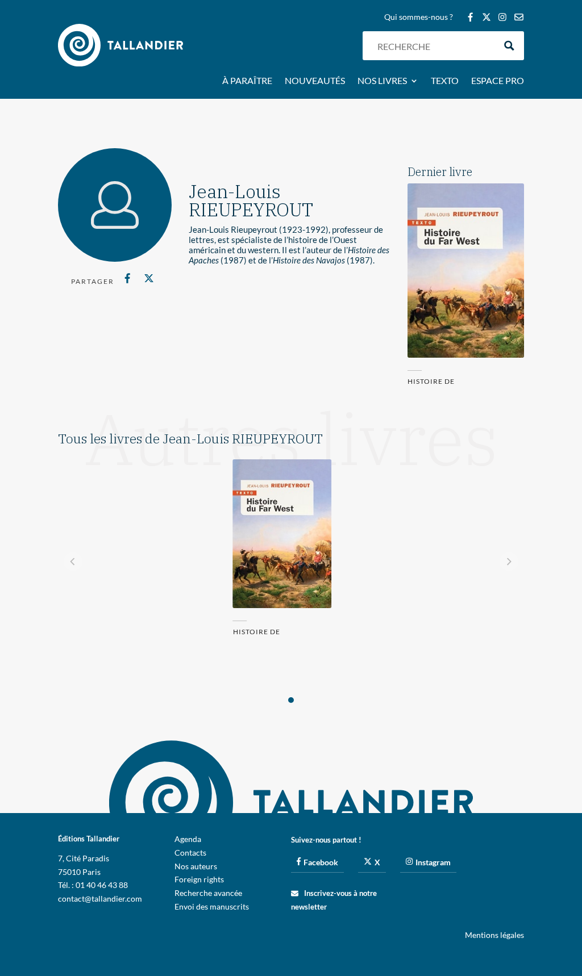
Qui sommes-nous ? (418, 17)
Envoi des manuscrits (211, 906)
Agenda (187, 839)
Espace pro (497, 81)
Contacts (190, 852)
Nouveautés (315, 81)
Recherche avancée (208, 893)
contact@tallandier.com (100, 898)
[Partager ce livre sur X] (149, 278)
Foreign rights (199, 879)
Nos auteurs (195, 866)
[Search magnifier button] (509, 45)
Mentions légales (494, 935)
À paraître (247, 81)
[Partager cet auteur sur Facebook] (127, 278)
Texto (445, 81)
